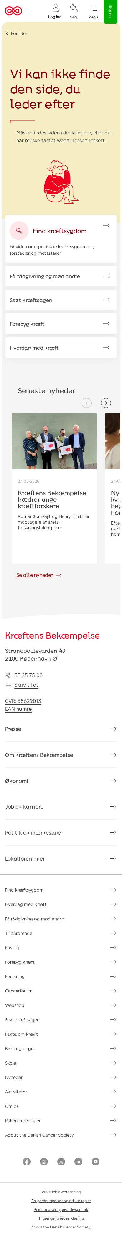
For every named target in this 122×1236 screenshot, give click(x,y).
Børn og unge (19, 1048)
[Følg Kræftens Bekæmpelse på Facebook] (27, 1162)
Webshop (14, 1005)
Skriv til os (26, 685)
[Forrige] (87, 403)
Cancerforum (19, 990)
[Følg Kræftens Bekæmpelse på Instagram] (44, 1162)
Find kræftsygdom (24, 890)
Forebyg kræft (20, 962)
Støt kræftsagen (22, 1019)
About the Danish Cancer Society (39, 1135)
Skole (10, 1063)
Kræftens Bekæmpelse (52, 635)
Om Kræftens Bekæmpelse (39, 755)
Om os (11, 1106)
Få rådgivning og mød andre (34, 918)
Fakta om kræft (21, 1034)
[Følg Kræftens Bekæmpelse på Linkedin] (78, 1162)
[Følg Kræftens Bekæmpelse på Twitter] (61, 1162)
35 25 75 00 (28, 675)
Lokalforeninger (25, 858)
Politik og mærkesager (34, 832)
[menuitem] (54, 11)
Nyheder (14, 1077)
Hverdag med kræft (26, 904)
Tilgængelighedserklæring (61, 1218)
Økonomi (16, 781)
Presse (13, 728)
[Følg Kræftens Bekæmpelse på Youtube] (95, 1162)
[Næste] (106, 403)
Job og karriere (24, 806)
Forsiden (19, 33)
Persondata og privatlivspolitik (61, 1209)
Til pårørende (18, 933)
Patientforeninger (23, 1120)
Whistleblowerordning (61, 1192)
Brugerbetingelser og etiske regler (61, 1200)
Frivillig (12, 947)
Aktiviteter (16, 1091)
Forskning (15, 976)
